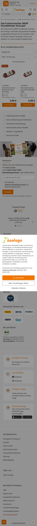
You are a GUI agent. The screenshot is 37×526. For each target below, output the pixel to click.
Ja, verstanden (18, 278)
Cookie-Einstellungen (9, 270)
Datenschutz (15, 288)
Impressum (22, 288)
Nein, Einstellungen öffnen (18, 283)
